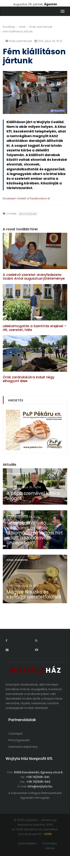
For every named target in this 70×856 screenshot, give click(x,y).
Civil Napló (15, 734)
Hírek (22, 27)
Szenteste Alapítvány (23, 747)
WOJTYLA (35, 670)
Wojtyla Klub (28, 214)
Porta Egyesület (19, 740)
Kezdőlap (9, 27)
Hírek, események (40, 27)
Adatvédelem (27, 843)
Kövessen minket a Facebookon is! (26, 198)
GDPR (48, 834)
